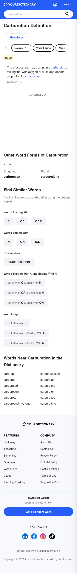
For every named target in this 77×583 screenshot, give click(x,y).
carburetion (18, 262)
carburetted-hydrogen (18, 403)
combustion (33, 76)
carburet (9, 379)
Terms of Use (48, 475)
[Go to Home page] (20, 4)
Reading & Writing (14, 482)
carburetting (48, 403)
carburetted (47, 397)
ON (22, 242)
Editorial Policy (49, 462)
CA (22, 221)
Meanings (16, 37)
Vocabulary (10, 469)
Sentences (10, 455)
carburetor (57, 67)
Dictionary (10, 442)
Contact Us (46, 449)
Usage (7, 475)
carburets (10, 397)
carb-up (9, 374)
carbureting (47, 385)
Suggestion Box (49, 482)
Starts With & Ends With (24, 282)
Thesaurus (10, 449)
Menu (68, 4)
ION (37, 242)
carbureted (11, 385)
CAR (38, 221)
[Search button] (67, 14)
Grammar (9, 462)
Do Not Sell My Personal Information (38, 551)
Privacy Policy (48, 455)
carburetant (47, 379)
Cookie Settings (49, 469)
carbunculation (50, 374)
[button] (55, 4)
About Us (45, 442)
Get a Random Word (38, 512)
